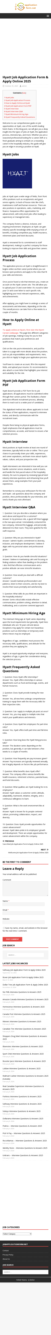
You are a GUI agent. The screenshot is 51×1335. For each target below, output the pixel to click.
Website (6, 919)
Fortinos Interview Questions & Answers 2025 (22, 1096)
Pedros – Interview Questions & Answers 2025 (22, 1126)
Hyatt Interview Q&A (13, 111)
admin (24, 86)
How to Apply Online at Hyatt (17, 103)
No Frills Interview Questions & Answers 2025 (22, 992)
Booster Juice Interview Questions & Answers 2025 (24, 1061)
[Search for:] (25, 955)
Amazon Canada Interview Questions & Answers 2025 (25, 999)
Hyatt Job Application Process (17, 100)
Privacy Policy (8, 1255)
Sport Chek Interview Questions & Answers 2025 (23, 1054)
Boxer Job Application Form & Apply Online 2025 (23, 977)
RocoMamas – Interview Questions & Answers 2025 (25, 1140)
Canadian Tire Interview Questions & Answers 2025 (24, 1029)
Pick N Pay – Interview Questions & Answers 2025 (24, 1133)
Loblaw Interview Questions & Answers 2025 (22, 1068)
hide (24, 93)
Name (5, 901)
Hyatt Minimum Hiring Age (16, 114)
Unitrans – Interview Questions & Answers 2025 (23, 1155)
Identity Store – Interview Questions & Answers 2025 (25, 1148)
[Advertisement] (25, 48)
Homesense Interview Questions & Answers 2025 (24, 1006)
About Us (6, 1259)
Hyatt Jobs (9, 97)
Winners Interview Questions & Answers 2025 (22, 1021)
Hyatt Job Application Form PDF (17, 106)
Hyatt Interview (11, 108)
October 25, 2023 (11, 86)
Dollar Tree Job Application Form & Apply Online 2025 (25, 984)
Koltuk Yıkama (21, 1280)
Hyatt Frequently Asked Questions (19, 117)
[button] (47, 16)
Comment (7, 880)
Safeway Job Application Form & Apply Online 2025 (24, 970)
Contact (6, 1250)
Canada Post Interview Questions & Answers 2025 (24, 1014)
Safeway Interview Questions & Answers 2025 (22, 1104)
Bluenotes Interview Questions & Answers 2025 (23, 1046)
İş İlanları (31, 1280)
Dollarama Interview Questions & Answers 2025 (23, 1118)
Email (5, 910)
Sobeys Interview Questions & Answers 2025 (22, 1111)
